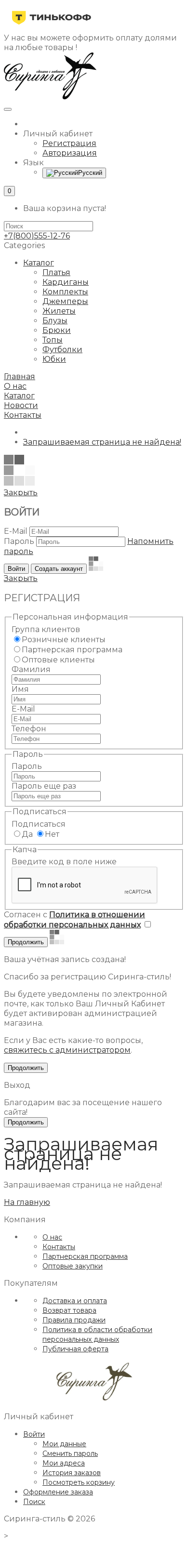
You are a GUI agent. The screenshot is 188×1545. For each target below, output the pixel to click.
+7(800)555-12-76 (37, 235)
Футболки (62, 349)
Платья (56, 272)
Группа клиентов (46, 629)
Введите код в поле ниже (64, 861)
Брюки (56, 330)
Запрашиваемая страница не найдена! (102, 442)
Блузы (54, 320)
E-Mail (15, 531)
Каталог (38, 262)
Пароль (19, 541)
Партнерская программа (72, 649)
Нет (52, 834)
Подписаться (39, 824)
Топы (52, 339)
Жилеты (59, 311)
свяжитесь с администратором (67, 1050)
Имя (20, 689)
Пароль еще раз (44, 786)
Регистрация (69, 143)
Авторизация (69, 153)
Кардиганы (65, 282)
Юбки (54, 359)
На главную (27, 1202)
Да (27, 834)
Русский (90, 172)
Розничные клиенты (64, 639)
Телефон (29, 728)
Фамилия (31, 669)
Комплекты (65, 291)
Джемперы (65, 301)
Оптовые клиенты (58, 659)
